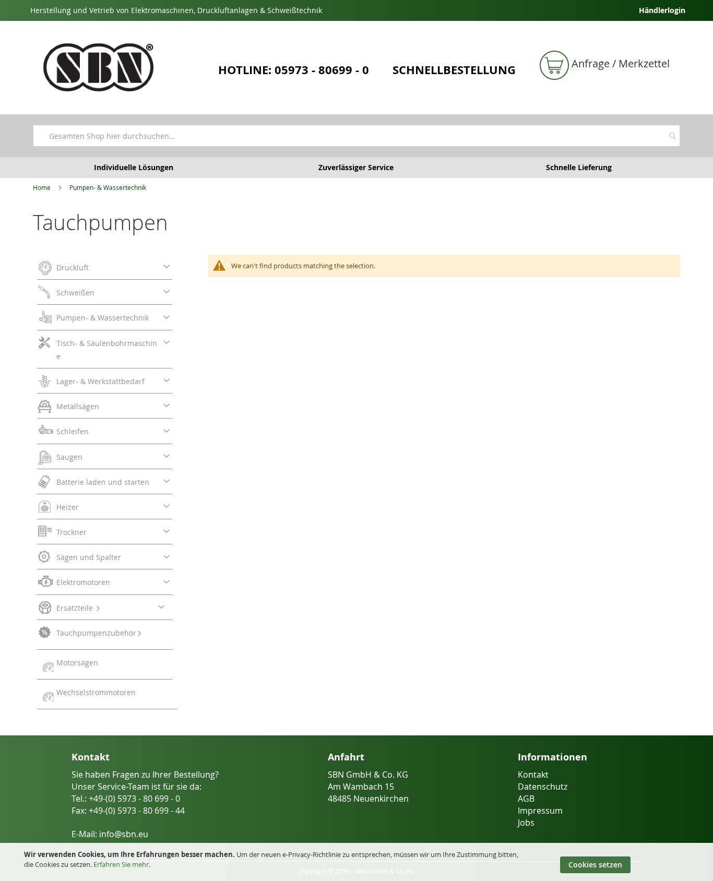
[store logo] (121, 67)
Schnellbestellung (454, 70)
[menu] (107, 482)
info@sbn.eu (123, 834)
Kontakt (533, 774)
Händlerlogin (662, 10)
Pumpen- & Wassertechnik (107, 187)
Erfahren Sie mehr (121, 864)
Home (42, 187)
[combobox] (356, 136)
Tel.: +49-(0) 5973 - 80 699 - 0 (126, 798)
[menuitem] (104, 269)
